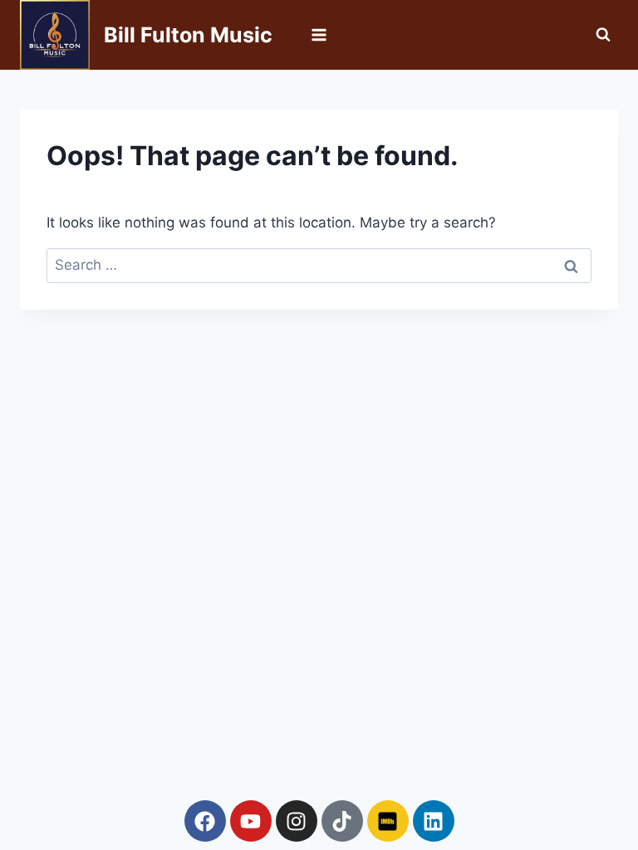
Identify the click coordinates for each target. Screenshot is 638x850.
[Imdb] (388, 821)
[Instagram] (296, 821)
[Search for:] (319, 264)
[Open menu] (319, 34)
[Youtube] (251, 821)
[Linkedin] (433, 821)
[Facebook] (205, 821)
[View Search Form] (603, 35)
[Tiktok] (342, 821)
